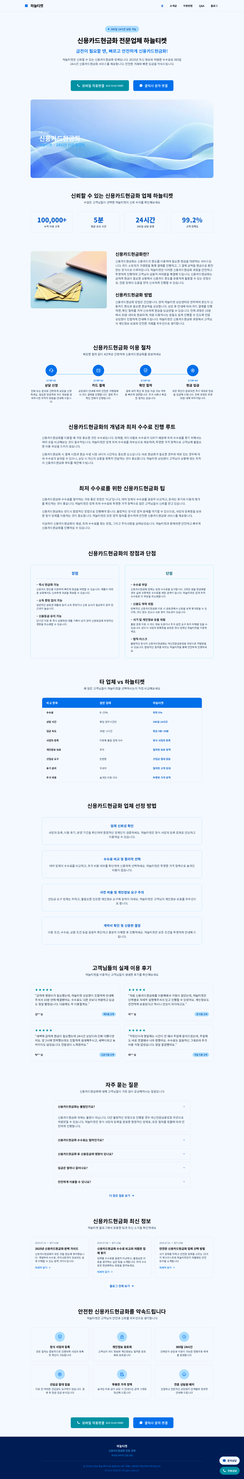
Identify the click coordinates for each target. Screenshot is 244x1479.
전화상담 (232, 1471)
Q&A (201, 6)
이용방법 (188, 6)
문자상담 (232, 1460)
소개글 (173, 6)
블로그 (214, 6)
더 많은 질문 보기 (119, 1195)
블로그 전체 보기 (120, 1286)
